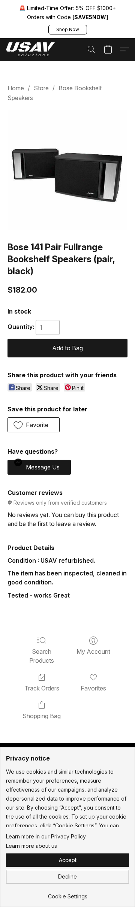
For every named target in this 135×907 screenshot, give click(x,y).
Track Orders (41, 688)
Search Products (41, 656)
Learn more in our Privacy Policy (46, 836)
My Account (93, 651)
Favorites (93, 688)
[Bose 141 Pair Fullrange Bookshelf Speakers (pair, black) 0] (68, 170)
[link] (67, 893)
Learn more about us (31, 846)
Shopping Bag (41, 716)
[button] (67, 29)
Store (41, 88)
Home (16, 88)
